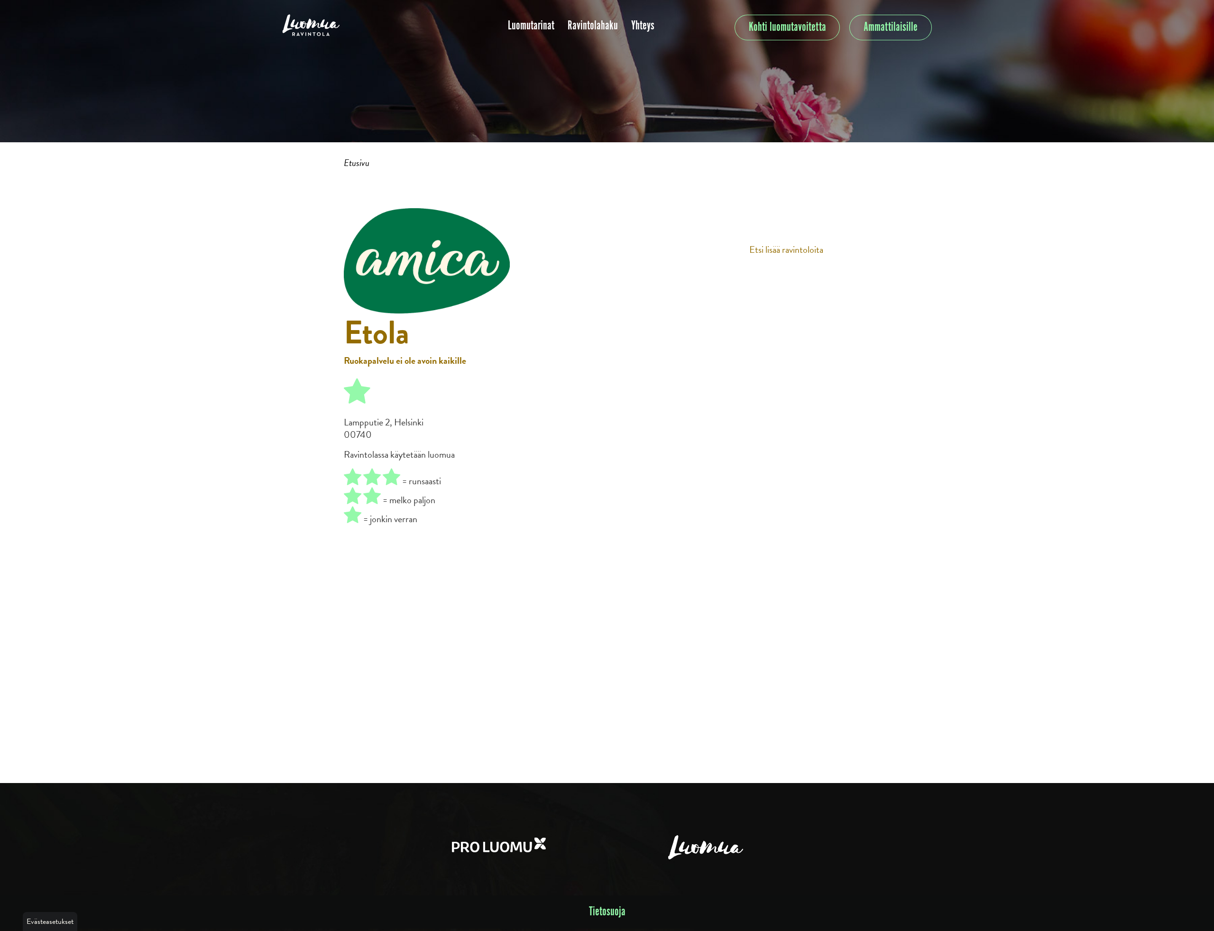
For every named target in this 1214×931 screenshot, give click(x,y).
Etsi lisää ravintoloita (786, 249)
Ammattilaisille (891, 27)
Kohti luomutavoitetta (787, 27)
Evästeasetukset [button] (50, 921)
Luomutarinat (531, 26)
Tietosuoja (607, 912)
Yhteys (642, 26)
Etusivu (356, 163)
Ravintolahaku (593, 26)
